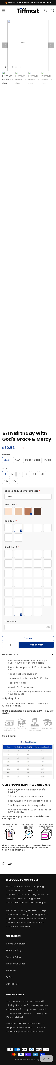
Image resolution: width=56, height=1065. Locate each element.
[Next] (51, 45)
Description (10, 654)
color (6, 454)
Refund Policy (13, 957)
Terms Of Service (16, 943)
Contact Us (12, 983)
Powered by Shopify (34, 1060)
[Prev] (5, 45)
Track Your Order (15, 963)
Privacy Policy (13, 950)
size (4, 468)
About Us (11, 970)
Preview (28, 638)
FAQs (8, 977)
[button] (3, 10)
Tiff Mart (23, 1060)
